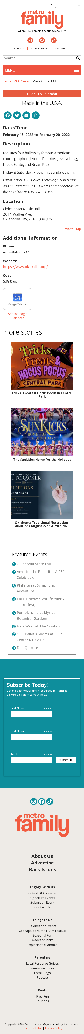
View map (73, 228)
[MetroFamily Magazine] (42, 19)
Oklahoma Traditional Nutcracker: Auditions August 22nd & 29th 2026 (42, 524)
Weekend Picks (42, 940)
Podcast (42, 977)
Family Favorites (42, 968)
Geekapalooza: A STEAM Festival (42, 931)
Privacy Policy (53, 1028)
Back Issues (42, 869)
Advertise (59, 48)
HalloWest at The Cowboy (38, 626)
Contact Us (42, 907)
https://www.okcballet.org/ (25, 266)
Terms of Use (33, 1028)
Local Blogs (42, 973)
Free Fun (42, 996)
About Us (19, 48)
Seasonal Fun (42, 935)
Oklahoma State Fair (34, 563)
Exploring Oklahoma (42, 945)
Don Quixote (27, 647)
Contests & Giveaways (42, 893)
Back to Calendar (43, 94)
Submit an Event (42, 902)
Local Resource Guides (42, 963)
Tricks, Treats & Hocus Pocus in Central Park (42, 395)
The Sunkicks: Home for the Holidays (42, 459)
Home (7, 81)
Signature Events (42, 898)
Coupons (42, 1001)
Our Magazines (39, 48)
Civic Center (21, 81)
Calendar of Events (42, 926)
